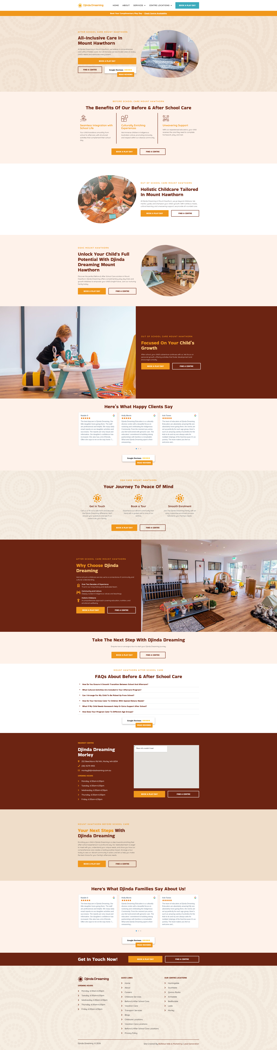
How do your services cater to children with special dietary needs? (113, 700)
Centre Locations (159, 5)
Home (116, 5)
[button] (136, 448)
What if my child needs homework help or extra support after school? (114, 706)
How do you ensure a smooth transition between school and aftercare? (115, 684)
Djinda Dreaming (85, 1043)
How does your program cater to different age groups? (107, 711)
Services (138, 5)
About (126, 5)
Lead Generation (191, 1044)
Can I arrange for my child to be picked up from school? (108, 695)
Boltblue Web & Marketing (170, 1044)
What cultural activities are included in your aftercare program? (111, 689)
